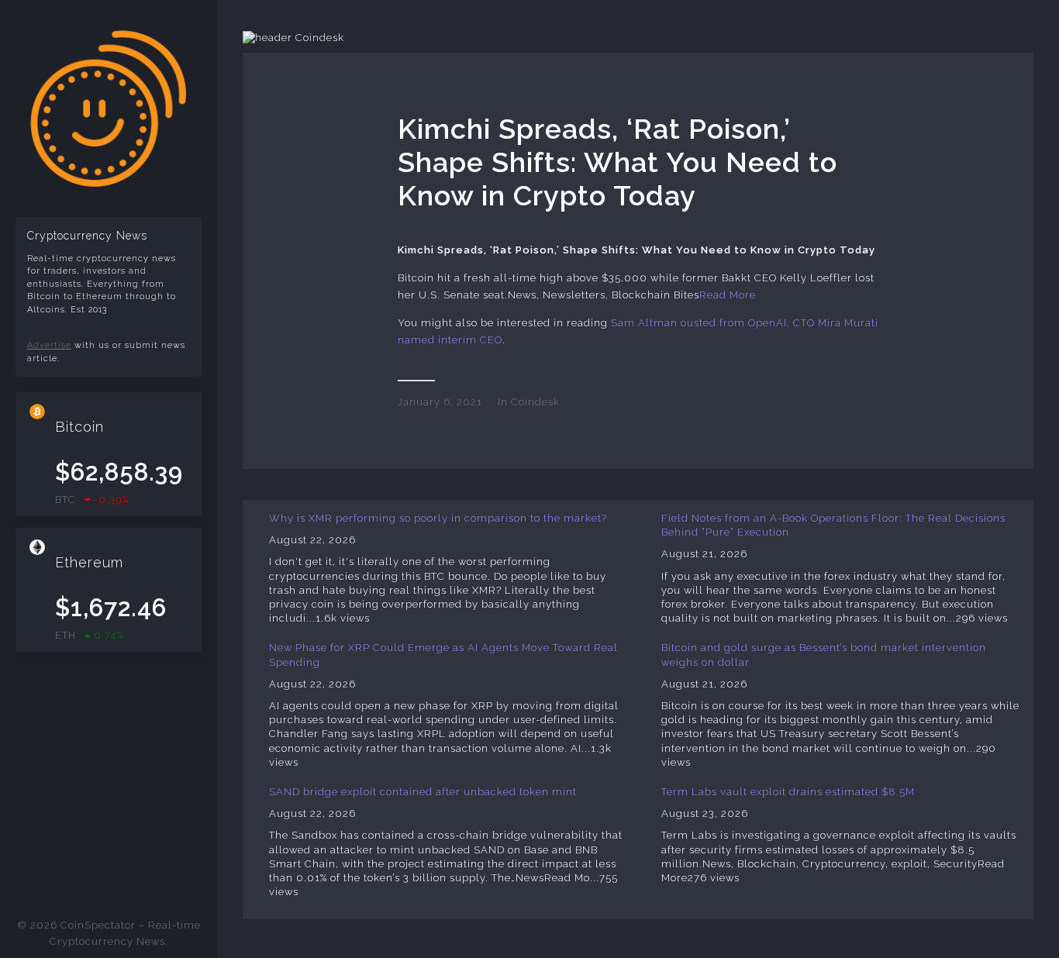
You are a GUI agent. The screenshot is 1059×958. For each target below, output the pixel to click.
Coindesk (535, 402)
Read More (727, 295)
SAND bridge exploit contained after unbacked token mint (423, 792)
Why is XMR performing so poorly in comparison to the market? (438, 518)
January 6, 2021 (440, 402)
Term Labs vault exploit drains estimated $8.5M (788, 792)
